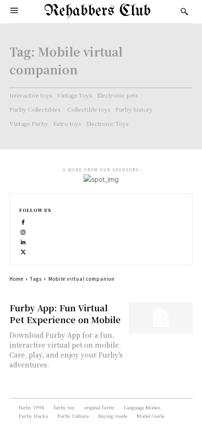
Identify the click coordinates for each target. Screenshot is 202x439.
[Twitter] (23, 251)
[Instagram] (23, 231)
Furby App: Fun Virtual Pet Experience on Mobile (65, 313)
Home (16, 278)
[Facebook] (23, 221)
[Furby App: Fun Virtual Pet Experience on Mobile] (161, 318)
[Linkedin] (23, 241)
